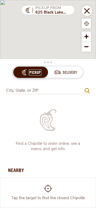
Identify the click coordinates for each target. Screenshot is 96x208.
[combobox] (48, 88)
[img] (87, 90)
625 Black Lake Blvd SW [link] (50, 12)
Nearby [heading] (16, 170)
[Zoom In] (86, 36)
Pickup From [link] (48, 8)
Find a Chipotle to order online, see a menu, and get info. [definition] (48, 146)
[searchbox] (45, 90)
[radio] (35, 72)
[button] (87, 10)
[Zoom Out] (86, 47)
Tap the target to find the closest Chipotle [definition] (48, 198)
